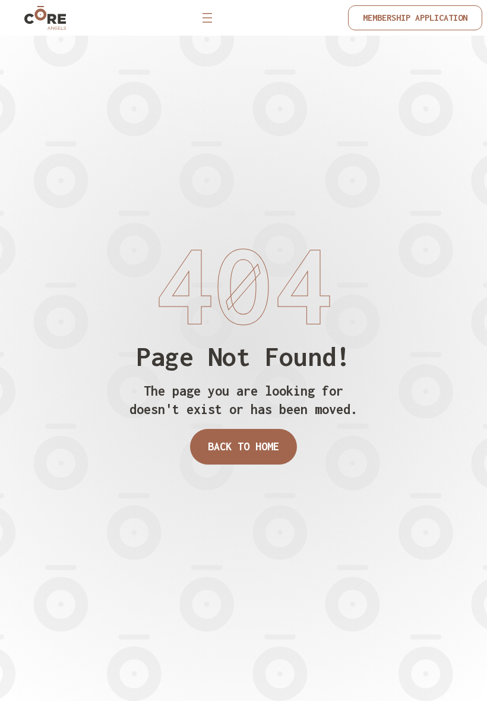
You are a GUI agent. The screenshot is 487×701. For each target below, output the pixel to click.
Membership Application (415, 17)
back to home (243, 446)
